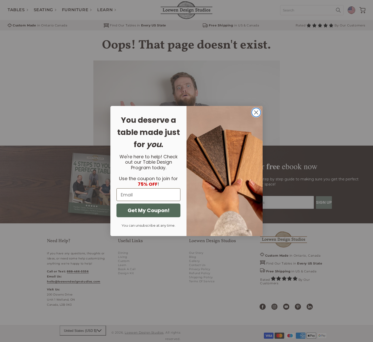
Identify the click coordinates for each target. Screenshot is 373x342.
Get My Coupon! (148, 210)
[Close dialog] (256, 112)
